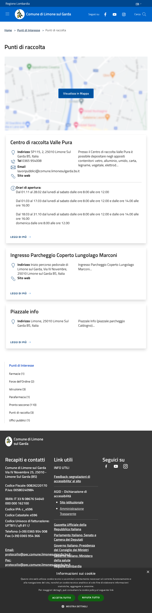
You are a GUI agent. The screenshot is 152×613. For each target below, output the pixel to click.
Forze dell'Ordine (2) (21, 381)
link (111, 590)
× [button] (147, 572)
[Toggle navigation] (7, 14)
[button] (75, 606)
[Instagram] (122, 14)
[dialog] (76, 590)
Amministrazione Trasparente (72, 511)
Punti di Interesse (28, 30)
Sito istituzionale (71, 502)
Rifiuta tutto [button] (91, 597)
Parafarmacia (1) (19, 397)
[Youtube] (113, 14)
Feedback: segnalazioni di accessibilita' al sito (72, 479)
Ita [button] (137, 4)
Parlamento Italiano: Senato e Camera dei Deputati (75, 537)
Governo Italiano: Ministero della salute (73, 558)
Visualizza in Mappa (76, 93)
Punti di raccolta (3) (21, 412)
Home (8, 30)
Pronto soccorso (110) (22, 405)
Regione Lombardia (68, 566)
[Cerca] (144, 14)
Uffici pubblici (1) (19, 420)
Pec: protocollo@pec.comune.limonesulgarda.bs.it (37, 562)
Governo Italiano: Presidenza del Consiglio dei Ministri (74, 547)
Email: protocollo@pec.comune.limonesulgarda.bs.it (37, 552)
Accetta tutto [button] (61, 597)
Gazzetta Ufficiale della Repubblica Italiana (70, 527)
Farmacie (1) (16, 373)
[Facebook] (104, 14)
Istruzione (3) (17, 389)
